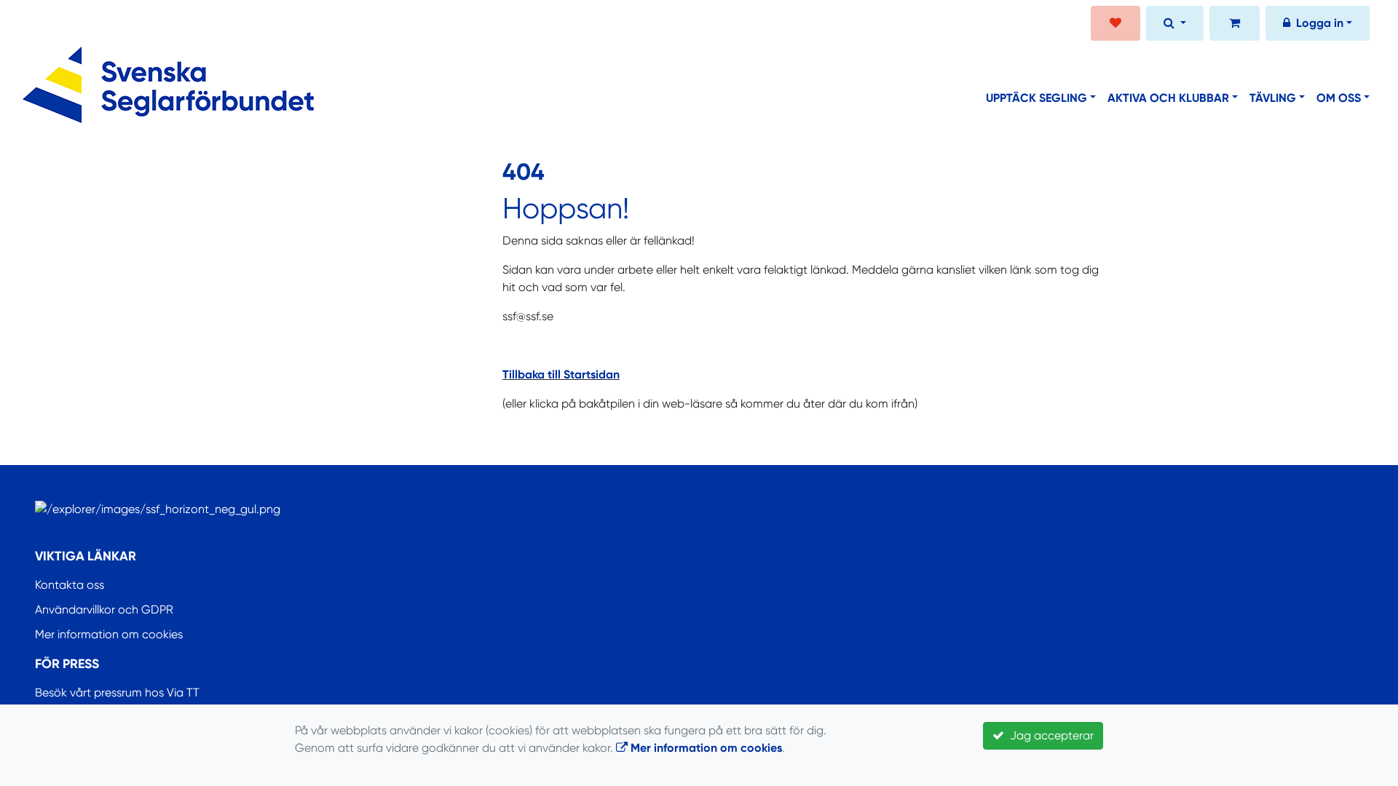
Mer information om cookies (109, 634)
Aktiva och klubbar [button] (1168, 98)
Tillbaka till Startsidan (561, 374)
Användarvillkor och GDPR (104, 609)
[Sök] (1175, 25)
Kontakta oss (69, 585)
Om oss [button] (1338, 98)
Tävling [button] (1272, 98)
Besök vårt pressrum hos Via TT (117, 692)
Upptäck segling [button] (1036, 98)
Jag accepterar (1049, 735)
